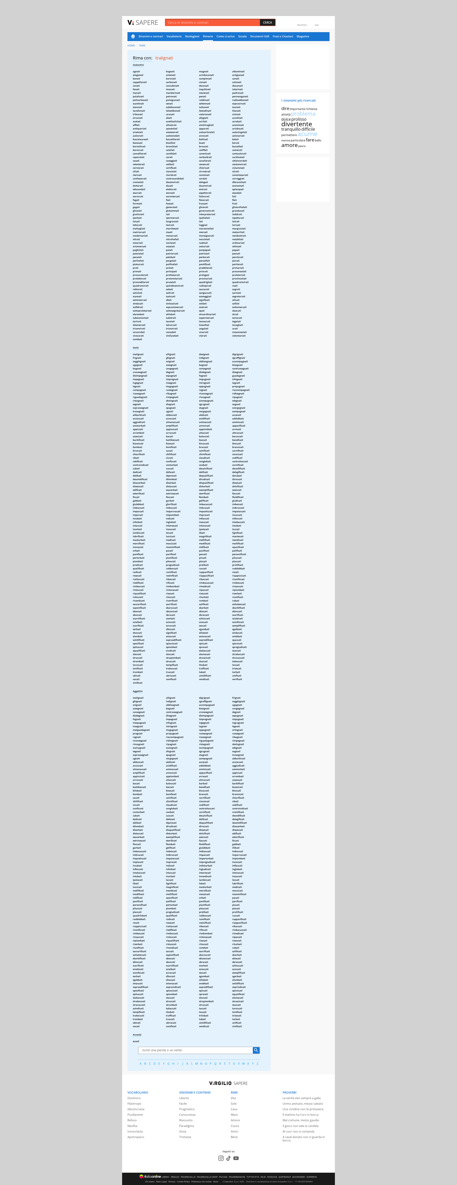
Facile (183, 1104)
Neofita (132, 1126)
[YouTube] (236, 1158)
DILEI (263, 1177)
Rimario (208, 36)
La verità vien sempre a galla (302, 1098)
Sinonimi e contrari (151, 36)
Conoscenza (187, 1115)
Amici (234, 1131)
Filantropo (134, 1104)
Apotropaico (135, 1137)
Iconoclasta (135, 1131)
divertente (296, 123)
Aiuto (215, 1182)
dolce (286, 119)
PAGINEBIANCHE (237, 1177)
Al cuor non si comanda (298, 1131)
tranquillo (291, 129)
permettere (289, 135)
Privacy (172, 1182)
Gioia (182, 1131)
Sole (234, 1104)
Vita (233, 1098)
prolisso (299, 119)
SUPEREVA (312, 1177)
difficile (308, 129)
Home (133, 36)
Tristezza (185, 1137)
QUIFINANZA (285, 1177)
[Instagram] (221, 1158)
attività (286, 114)
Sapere (147, 22)
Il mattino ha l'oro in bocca (300, 1115)
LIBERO (165, 1177)
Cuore (235, 1126)
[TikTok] (228, 1158)
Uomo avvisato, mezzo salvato (303, 1104)
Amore (235, 1120)
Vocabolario (174, 36)
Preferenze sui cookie (201, 1182)
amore (289, 145)
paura (301, 146)
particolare (298, 140)
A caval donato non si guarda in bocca (304, 1138)
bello (318, 140)
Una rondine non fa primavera (303, 1109)
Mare (234, 1115)
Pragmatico (187, 1109)
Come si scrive (226, 36)
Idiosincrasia (135, 1109)
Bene (234, 1137)
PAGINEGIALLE (188, 1177)
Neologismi (192, 36)
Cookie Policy (183, 1182)
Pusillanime (135, 1115)
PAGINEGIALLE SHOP (207, 1177)
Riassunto (186, 1120)
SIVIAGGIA (272, 1177)
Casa (234, 1109)
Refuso (132, 1120)
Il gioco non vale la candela (300, 1126)
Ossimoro (134, 1098)
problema (303, 113)
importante (297, 109)
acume (307, 133)
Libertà (184, 1098)
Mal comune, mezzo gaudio (301, 1120)
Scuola (242, 36)
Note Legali (161, 1182)
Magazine (303, 36)
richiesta (311, 109)
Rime (142, 45)
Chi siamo (150, 1182)
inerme (285, 140)
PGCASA (223, 1177)
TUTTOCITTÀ (253, 1177)
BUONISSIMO (298, 1177)
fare (310, 140)
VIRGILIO (175, 1177)
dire (285, 108)
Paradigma (186, 1126)
